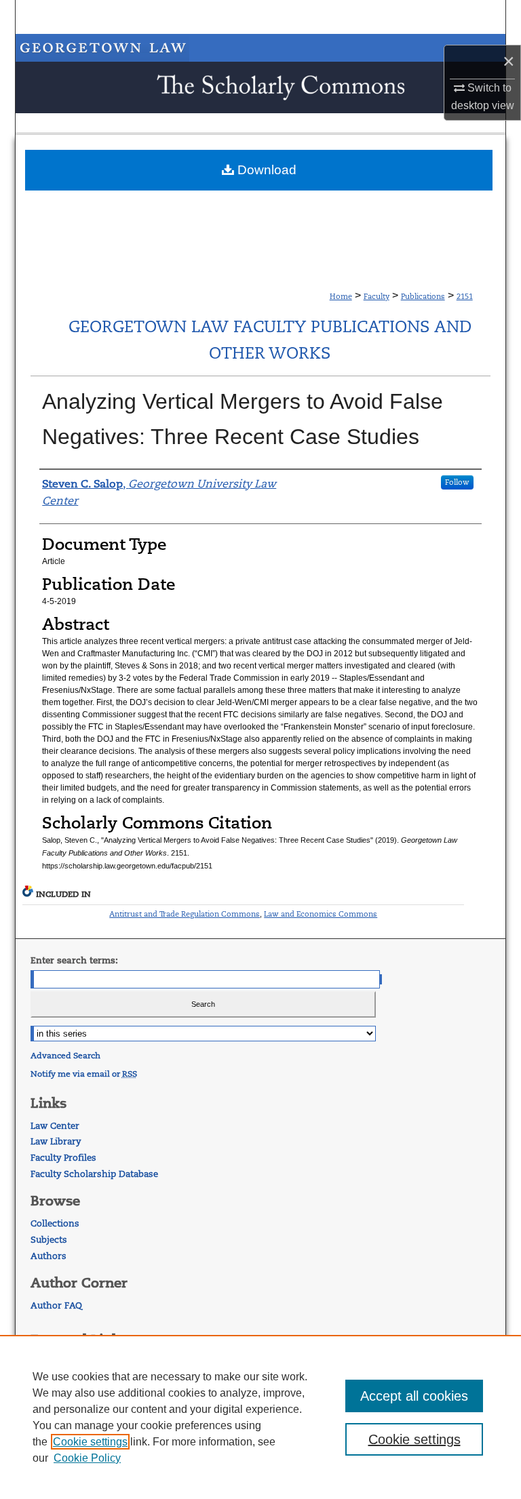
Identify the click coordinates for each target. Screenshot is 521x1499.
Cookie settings (90, 1441)
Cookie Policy (87, 1458)
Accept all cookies (414, 1395)
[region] (260, 1417)
